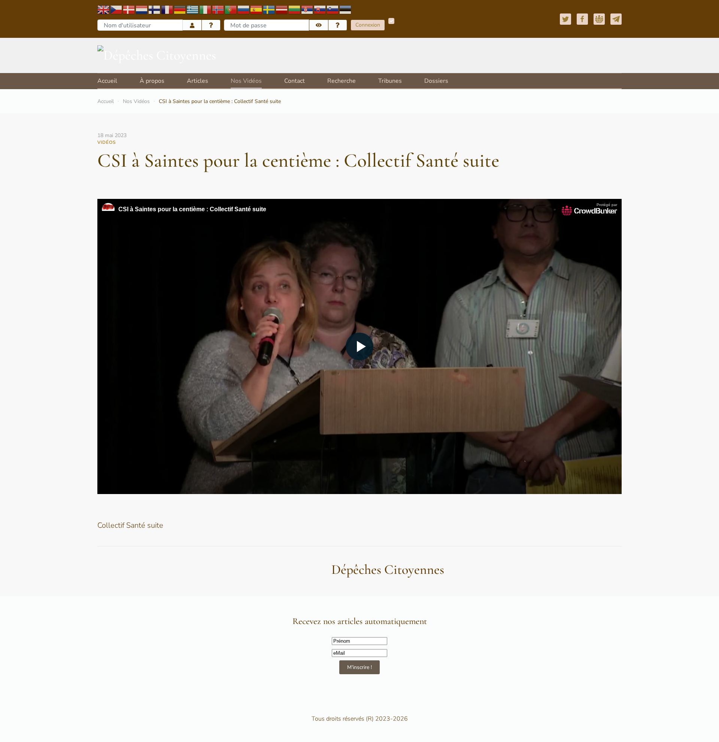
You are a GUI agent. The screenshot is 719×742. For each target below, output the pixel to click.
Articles (197, 81)
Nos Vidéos (246, 81)
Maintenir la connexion (422, 23)
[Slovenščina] (333, 9)
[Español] (256, 9)
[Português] (231, 9)
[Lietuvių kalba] (294, 9)
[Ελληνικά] (192, 9)
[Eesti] (345, 9)
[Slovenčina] (320, 9)
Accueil (107, 81)
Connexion (367, 24)
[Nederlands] (142, 9)
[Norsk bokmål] (218, 9)
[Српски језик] (307, 9)
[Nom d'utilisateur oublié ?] (211, 25)
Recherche (341, 81)
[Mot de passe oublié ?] (337, 25)
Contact (294, 81)
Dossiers (436, 81)
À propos (152, 81)
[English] (103, 9)
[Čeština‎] (116, 9)
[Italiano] (205, 9)
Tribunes (390, 81)
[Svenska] (269, 9)
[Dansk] (129, 9)
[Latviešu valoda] (282, 9)
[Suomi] (154, 9)
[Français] (167, 9)
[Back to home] (156, 55)
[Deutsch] (180, 9)
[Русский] (243, 9)
